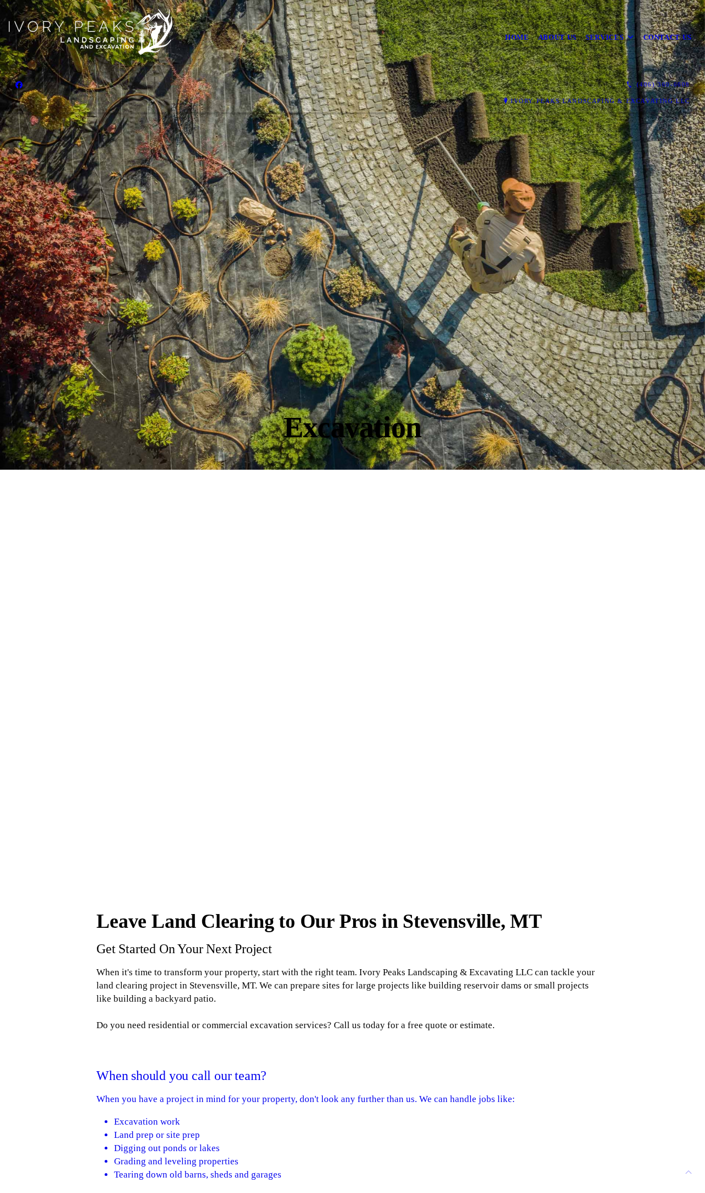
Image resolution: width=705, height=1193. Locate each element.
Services (604, 37)
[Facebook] (19, 85)
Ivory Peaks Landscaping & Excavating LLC (600, 101)
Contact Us (667, 37)
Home (517, 37)
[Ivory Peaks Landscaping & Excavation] (90, 37)
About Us (557, 37)
